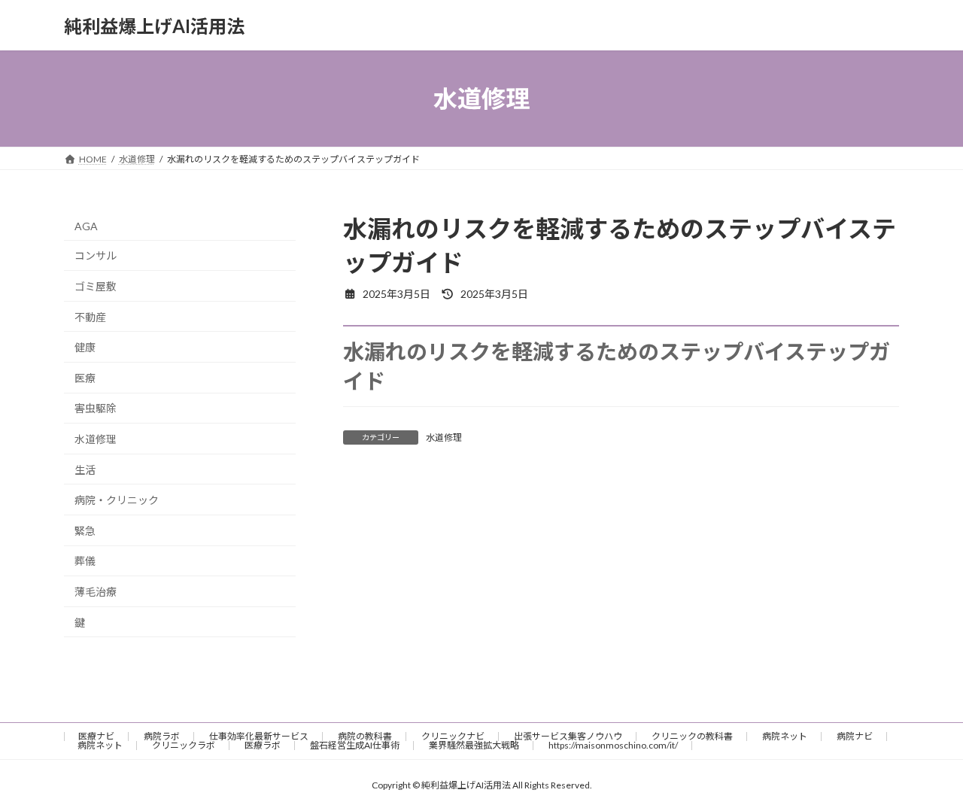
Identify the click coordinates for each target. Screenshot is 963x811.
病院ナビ (855, 736)
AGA (86, 226)
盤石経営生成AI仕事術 (354, 745)
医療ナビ (96, 736)
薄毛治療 (95, 591)
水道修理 (444, 437)
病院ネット (784, 736)
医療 (85, 378)
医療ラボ (263, 745)
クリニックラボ (183, 745)
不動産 (90, 317)
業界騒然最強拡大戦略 (474, 745)
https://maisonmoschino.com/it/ (613, 745)
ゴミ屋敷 (95, 286)
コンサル (95, 256)
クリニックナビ (453, 736)
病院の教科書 (365, 736)
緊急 (85, 530)
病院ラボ (162, 736)
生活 (85, 469)
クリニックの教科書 (692, 736)
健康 (85, 347)
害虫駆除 (95, 408)
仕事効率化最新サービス (258, 736)
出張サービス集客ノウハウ (568, 736)
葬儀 (85, 561)
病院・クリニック (116, 500)
